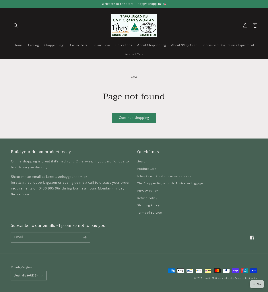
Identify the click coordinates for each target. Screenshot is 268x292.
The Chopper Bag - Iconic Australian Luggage (170, 183)
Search (142, 161)
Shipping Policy (148, 205)
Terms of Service (149, 212)
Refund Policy (147, 198)
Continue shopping (134, 118)
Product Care (146, 168)
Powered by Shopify (246, 278)
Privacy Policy (147, 190)
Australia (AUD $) (26, 275)
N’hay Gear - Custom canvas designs (164, 176)
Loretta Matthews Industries (218, 278)
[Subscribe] (85, 237)
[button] (16, 25)
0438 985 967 (50, 188)
